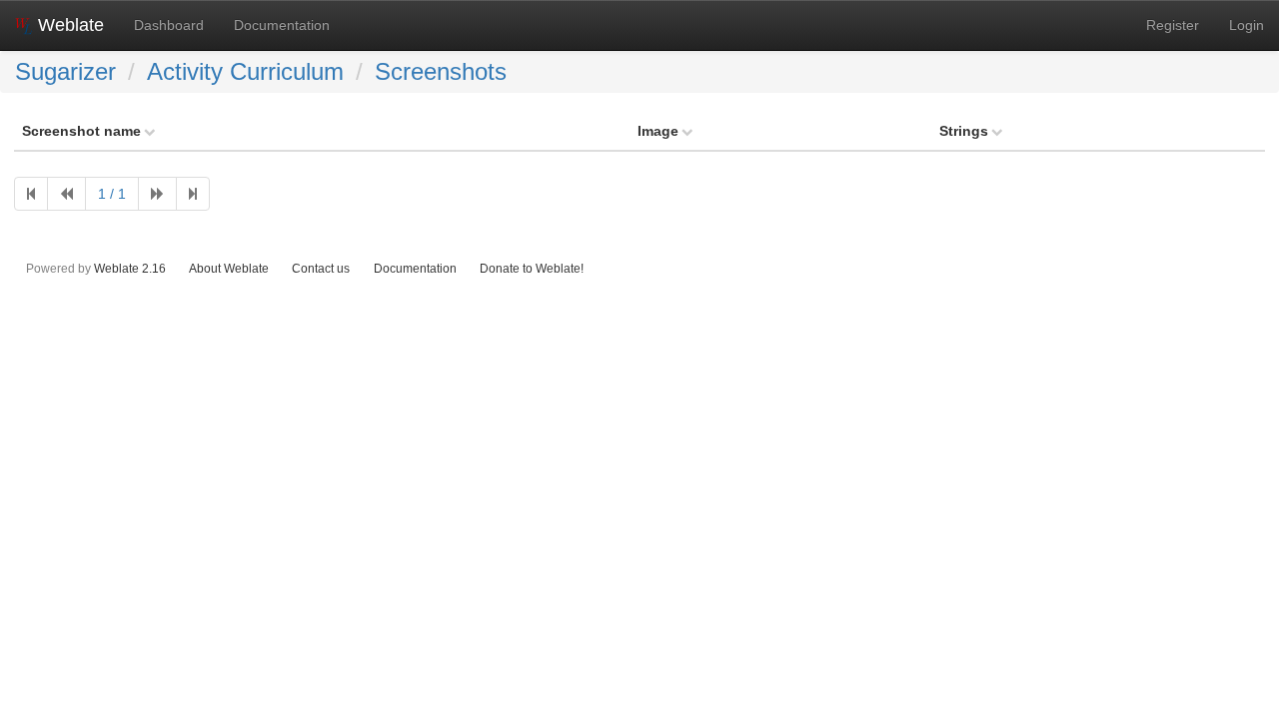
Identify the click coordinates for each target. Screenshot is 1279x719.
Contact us (321, 268)
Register (1172, 25)
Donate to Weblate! (532, 268)
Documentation (282, 25)
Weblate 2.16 (130, 268)
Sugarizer (65, 71)
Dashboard (169, 25)
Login (1246, 25)
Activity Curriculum (245, 71)
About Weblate (229, 268)
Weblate (68, 25)
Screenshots (441, 71)
